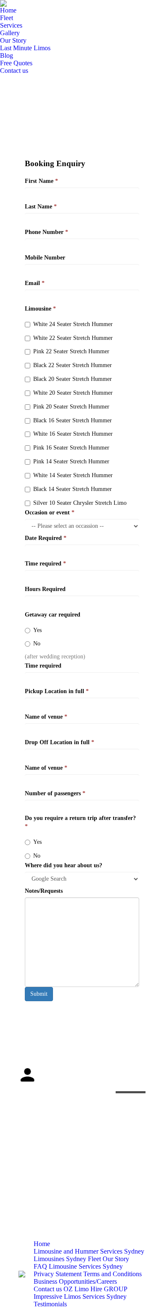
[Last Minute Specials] (130, 1082)
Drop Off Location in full (59, 742)
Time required (45, 563)
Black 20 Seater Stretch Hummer (72, 379)
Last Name (41, 206)
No (36, 643)
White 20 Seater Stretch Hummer (73, 393)
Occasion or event (49, 512)
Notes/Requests (44, 891)
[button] (25, 1099)
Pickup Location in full (57, 691)
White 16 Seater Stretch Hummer (73, 434)
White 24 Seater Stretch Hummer (73, 324)
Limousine (40, 309)
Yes (37, 630)
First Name (41, 181)
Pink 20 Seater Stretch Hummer (71, 406)
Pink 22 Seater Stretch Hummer (71, 351)
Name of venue (46, 717)
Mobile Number (45, 257)
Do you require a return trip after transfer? (80, 822)
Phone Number (46, 232)
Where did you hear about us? (63, 865)
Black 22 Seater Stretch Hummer (72, 365)
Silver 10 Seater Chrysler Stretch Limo (80, 503)
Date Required (45, 538)
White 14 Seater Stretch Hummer (73, 475)
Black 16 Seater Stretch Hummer (72, 420)
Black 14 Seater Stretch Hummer (72, 489)
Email (35, 283)
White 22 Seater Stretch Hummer (73, 338)
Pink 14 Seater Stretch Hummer (71, 461)
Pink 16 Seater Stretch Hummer (71, 448)
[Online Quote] (130, 1066)
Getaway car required (52, 615)
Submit (39, 994)
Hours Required (45, 589)
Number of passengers (55, 793)
